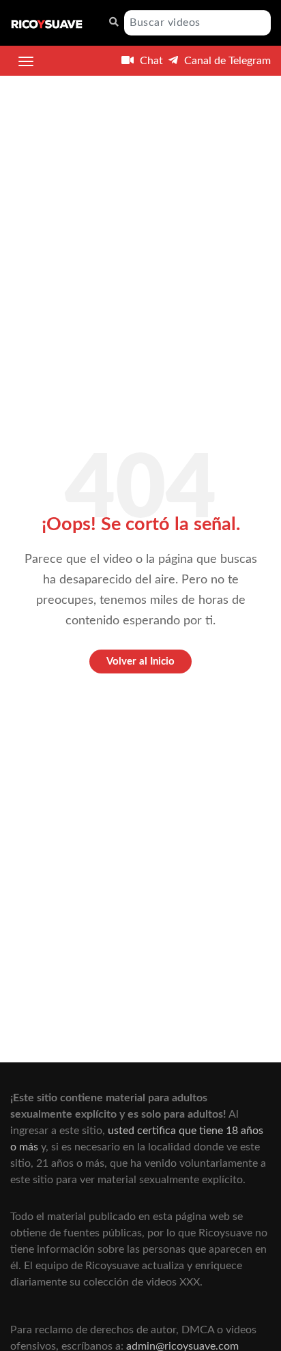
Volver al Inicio (140, 661)
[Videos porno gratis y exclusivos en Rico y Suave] (46, 23)
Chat (150, 60)
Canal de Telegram (226, 60)
